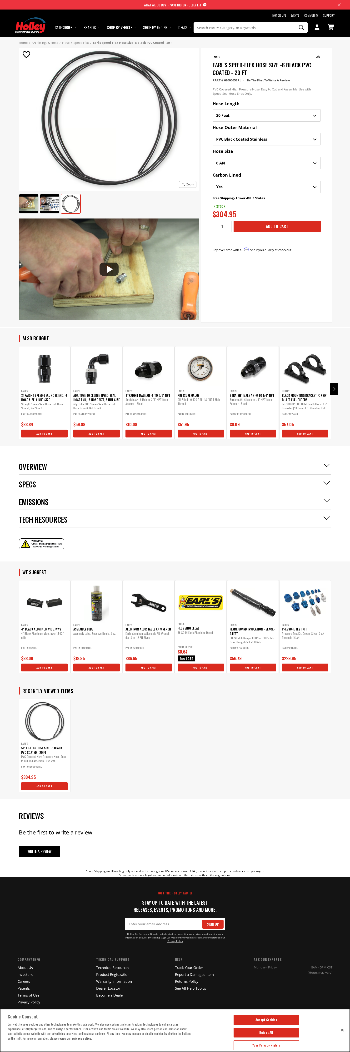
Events (295, 15)
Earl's (216, 57)
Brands (90, 27)
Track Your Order (189, 967)
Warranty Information (114, 981)
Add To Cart (277, 226)
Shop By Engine (155, 27)
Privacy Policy (175, 941)
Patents (24, 988)
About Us (25, 967)
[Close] (342, 1030)
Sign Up (213, 924)
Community (311, 15)
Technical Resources (112, 967)
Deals (182, 27)
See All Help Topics (190, 988)
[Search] (301, 27)
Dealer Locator (108, 988)
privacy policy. (82, 1038)
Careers (24, 981)
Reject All (266, 1032)
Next (334, 389)
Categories (63, 27)
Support (329, 15)
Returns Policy (186, 981)
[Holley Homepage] (30, 20)
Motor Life (279, 15)
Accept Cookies (266, 1019)
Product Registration (113, 974)
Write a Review (39, 851)
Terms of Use (28, 995)
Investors (25, 974)
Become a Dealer (110, 995)
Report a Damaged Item (194, 974)
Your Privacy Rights (266, 1045)
